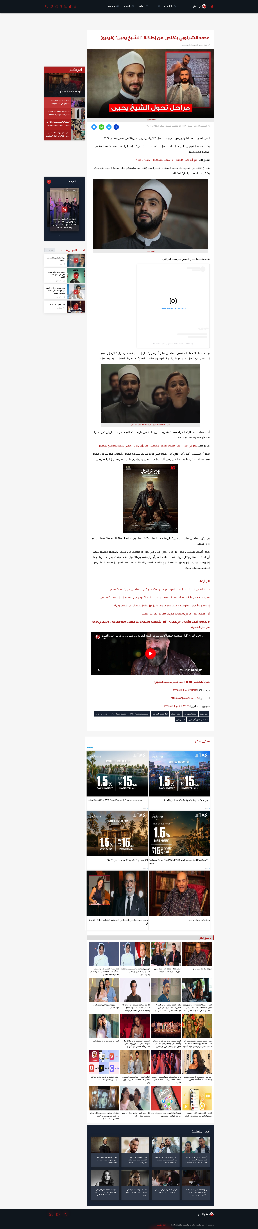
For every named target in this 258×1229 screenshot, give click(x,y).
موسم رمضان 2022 (118, 714)
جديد (154, 6)
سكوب (141, 6)
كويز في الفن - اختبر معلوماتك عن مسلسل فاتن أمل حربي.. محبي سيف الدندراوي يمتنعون (148, 445)
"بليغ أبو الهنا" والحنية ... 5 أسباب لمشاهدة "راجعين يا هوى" (166, 159)
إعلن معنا (161, 1225)
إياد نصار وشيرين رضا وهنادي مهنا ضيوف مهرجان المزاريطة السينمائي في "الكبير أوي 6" (162, 605)
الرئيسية (168, 6)
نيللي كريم (204, 714)
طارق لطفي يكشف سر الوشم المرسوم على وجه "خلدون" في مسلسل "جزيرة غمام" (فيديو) (159, 589)
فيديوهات (110, 6)
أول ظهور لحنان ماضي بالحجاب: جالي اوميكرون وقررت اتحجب (176, 613)
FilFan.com (209, 1225)
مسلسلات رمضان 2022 (139, 714)
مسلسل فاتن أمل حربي (198, 720)
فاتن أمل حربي (101, 714)
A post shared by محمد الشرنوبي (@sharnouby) (173, 343)
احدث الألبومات (75, 181)
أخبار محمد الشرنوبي (160, 714)
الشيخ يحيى (180, 720)
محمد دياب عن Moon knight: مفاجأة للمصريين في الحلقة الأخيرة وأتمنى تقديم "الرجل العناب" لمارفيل (155, 597)
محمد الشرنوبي (190, 714)
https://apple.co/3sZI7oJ (185, 697)
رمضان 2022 (176, 714)
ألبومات (126, 6)
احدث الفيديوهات (67, 250)
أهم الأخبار (75, 69)
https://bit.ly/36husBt (185, 689)
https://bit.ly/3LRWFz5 (177, 706)
